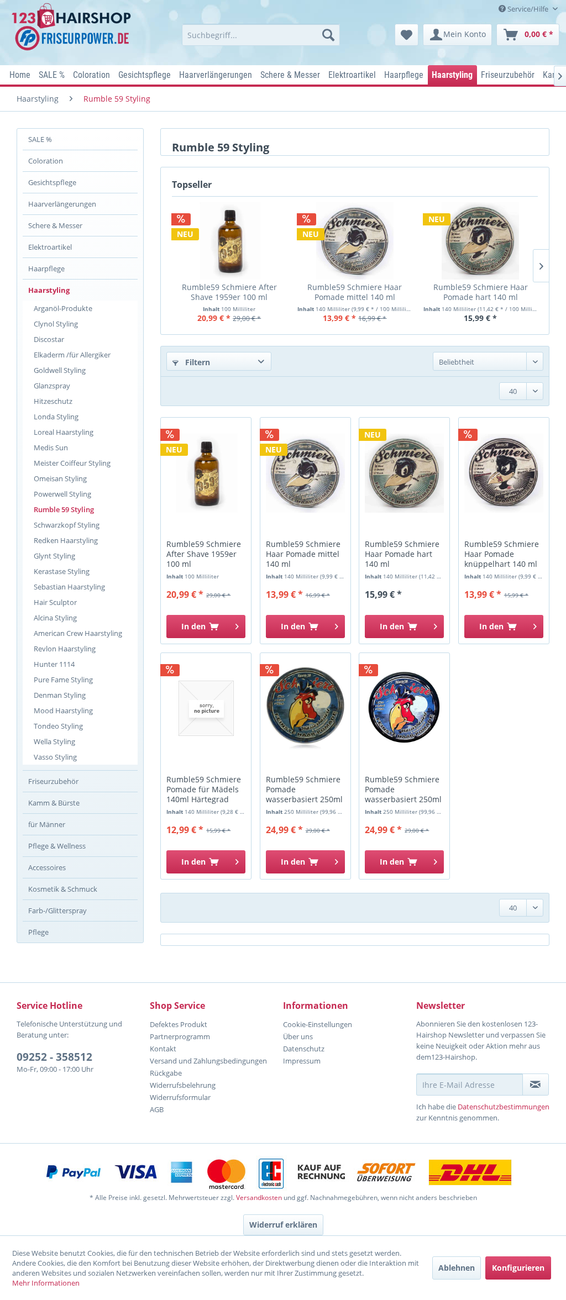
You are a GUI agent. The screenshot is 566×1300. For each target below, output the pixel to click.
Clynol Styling (56, 324)
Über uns (298, 1036)
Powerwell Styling (62, 494)
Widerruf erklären (283, 1224)
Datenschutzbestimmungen (503, 1107)
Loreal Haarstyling (63, 432)
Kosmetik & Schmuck (62, 889)
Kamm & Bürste (54, 803)
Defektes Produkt (178, 1024)
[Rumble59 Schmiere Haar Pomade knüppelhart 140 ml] (503, 473)
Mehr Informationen (46, 1283)
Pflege (38, 932)
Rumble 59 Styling (64, 509)
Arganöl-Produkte (63, 308)
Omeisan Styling (60, 478)
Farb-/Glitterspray (57, 910)
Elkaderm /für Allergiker (72, 355)
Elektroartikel (50, 247)
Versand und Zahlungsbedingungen (208, 1061)
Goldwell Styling (60, 370)
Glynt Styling (54, 556)
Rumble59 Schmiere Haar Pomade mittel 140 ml (354, 292)
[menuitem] (261, 35)
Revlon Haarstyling (65, 649)
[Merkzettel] (406, 35)
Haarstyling (49, 290)
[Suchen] (328, 35)
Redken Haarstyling (66, 540)
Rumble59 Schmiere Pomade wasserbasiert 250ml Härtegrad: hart (403, 790)
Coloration (45, 161)
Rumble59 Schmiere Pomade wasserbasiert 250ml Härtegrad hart (304, 790)
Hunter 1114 (54, 664)
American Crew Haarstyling (78, 633)
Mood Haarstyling (63, 710)
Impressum (302, 1061)
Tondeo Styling (58, 726)
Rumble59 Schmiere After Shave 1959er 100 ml (229, 292)
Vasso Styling (55, 757)
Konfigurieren (518, 1267)
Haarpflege (46, 268)
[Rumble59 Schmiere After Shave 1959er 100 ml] (229, 241)
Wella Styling (54, 741)
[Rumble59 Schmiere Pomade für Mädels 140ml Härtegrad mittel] (205, 708)
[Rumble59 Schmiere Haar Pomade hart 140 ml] (480, 241)
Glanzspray (52, 386)
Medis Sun (51, 447)
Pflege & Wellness (57, 846)
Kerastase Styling (62, 571)
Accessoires (47, 867)
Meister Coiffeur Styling (72, 463)
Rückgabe (166, 1073)
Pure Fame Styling (63, 680)
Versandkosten (259, 1197)
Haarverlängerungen (62, 204)
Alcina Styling (55, 618)
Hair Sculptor (55, 602)
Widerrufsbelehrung (183, 1085)
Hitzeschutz (53, 401)
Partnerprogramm (180, 1036)
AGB (157, 1109)
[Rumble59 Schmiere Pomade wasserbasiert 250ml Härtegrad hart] (305, 708)
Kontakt (163, 1049)
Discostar (49, 339)
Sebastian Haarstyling (69, 587)
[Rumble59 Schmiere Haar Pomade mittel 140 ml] (354, 241)
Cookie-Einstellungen (317, 1024)
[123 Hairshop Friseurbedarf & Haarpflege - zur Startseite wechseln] (73, 31)
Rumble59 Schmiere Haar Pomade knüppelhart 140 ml (501, 554)
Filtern (196, 362)
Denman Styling (60, 695)
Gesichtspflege (52, 182)
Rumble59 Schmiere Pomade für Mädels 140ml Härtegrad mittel (203, 790)
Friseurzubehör (53, 781)
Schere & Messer (55, 225)
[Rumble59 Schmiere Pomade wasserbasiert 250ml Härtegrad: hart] (404, 708)
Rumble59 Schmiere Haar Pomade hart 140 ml (480, 292)
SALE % (40, 139)
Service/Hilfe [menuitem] (528, 9)
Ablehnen (456, 1267)
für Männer (46, 824)
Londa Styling (56, 417)
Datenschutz (303, 1049)
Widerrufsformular (180, 1097)
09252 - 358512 (54, 1057)
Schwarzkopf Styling (66, 525)
